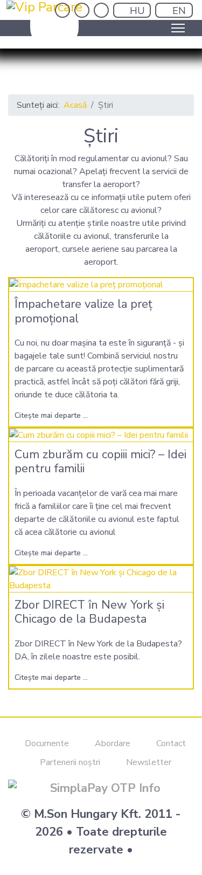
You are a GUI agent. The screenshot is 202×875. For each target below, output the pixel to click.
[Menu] (178, 28)
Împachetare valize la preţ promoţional (83, 311)
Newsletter (147, 762)
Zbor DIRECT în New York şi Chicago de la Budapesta (89, 612)
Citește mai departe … (51, 415)
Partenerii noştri (69, 762)
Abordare (111, 743)
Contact (170, 743)
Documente (46, 743)
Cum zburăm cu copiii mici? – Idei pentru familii (100, 461)
